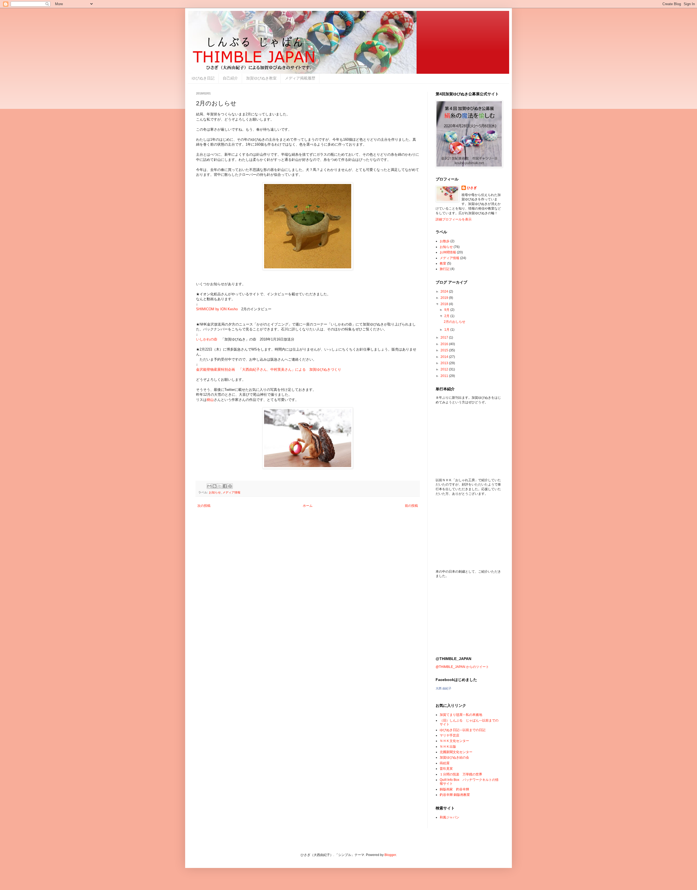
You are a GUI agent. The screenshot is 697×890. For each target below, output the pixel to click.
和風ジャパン (449, 817)
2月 (447, 316)
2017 (445, 337)
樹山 (210, 400)
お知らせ (215, 492)
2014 (445, 357)
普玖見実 (446, 769)
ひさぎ (472, 188)
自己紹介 (230, 78)
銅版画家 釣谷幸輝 (454, 789)
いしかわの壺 (206, 339)
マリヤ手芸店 (449, 735)
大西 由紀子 (443, 688)
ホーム (308, 506)
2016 (445, 344)
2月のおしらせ (454, 322)
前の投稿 (411, 506)
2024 (445, 291)
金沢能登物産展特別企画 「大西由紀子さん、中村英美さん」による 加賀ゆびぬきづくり (268, 369)
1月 (447, 330)
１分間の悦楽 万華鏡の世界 (461, 774)
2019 (445, 298)
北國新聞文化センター (456, 752)
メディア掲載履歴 (300, 78)
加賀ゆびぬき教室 (261, 78)
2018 (445, 304)
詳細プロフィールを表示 (454, 219)
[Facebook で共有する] (225, 486)
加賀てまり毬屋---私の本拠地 (461, 715)
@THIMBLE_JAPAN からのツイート (462, 667)
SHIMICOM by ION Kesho (217, 309)
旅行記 (445, 269)
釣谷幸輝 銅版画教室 (455, 795)
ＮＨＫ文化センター (454, 741)
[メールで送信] (209, 486)
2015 (445, 350)
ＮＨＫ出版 (448, 746)
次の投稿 (203, 506)
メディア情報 (231, 492)
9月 (447, 310)
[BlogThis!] (214, 486)
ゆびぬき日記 (203, 78)
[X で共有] (219, 486)
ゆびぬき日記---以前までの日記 (462, 730)
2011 (445, 376)
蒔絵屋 (445, 763)
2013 (445, 363)
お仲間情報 (448, 252)
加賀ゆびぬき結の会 (454, 757)
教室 (443, 263)
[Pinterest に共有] (230, 486)
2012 (445, 369)
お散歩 (445, 241)
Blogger (390, 855)
